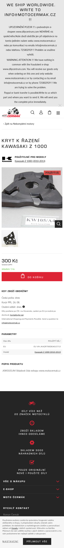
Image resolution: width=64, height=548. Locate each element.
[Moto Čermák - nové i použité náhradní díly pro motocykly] (11, 112)
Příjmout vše (37, 541)
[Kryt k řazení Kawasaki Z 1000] (32, 197)
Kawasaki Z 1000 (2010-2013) (30, 161)
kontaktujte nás (16, 315)
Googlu (14, 528)
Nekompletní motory (23, 123)
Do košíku (35, 277)
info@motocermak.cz (11, 322)
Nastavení (10, 541)
